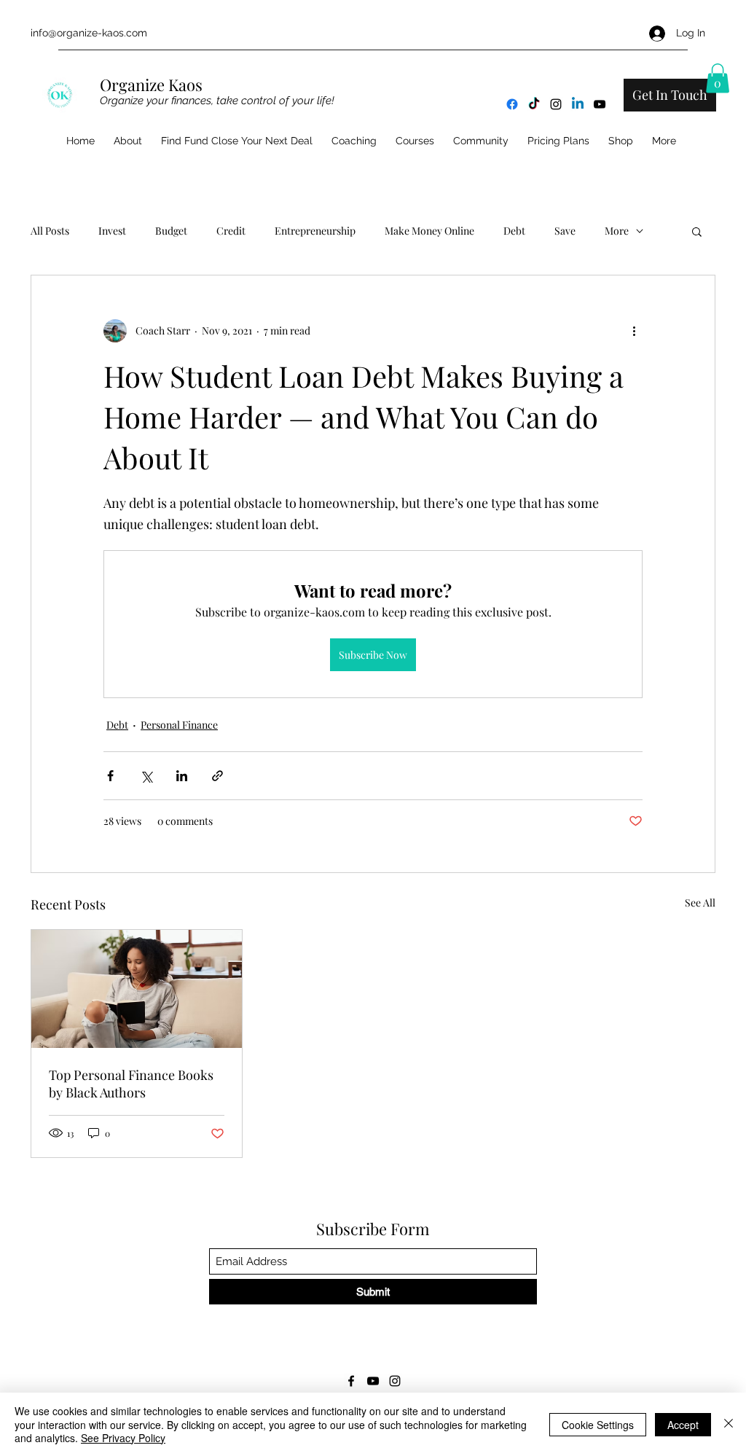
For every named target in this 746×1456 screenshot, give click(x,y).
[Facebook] (512, 104)
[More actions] (634, 331)
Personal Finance (179, 725)
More (617, 231)
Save (565, 231)
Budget (171, 231)
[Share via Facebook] (110, 776)
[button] (717, 78)
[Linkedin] (577, 104)
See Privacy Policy (123, 1437)
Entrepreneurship (315, 231)
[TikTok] (534, 104)
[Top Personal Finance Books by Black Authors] (136, 989)
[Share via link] (217, 776)
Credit (231, 231)
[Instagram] (556, 104)
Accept (683, 1424)
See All (700, 902)
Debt (514, 231)
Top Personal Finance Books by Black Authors (131, 1083)
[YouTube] (599, 104)
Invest (112, 231)
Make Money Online (429, 231)
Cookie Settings (598, 1424)
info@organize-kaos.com (89, 33)
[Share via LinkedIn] (182, 776)
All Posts (50, 231)
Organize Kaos (153, 84)
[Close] (728, 1424)
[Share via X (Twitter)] (146, 776)
